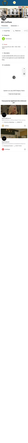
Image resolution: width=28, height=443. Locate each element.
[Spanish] (27, 7)
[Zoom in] (24, 69)
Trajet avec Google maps (14, 94)
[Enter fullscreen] (24, 74)
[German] (23, 7)
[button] (14, 2)
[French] (21, 7)
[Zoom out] (24, 71)
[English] (19, 7)
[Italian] (25, 7)
